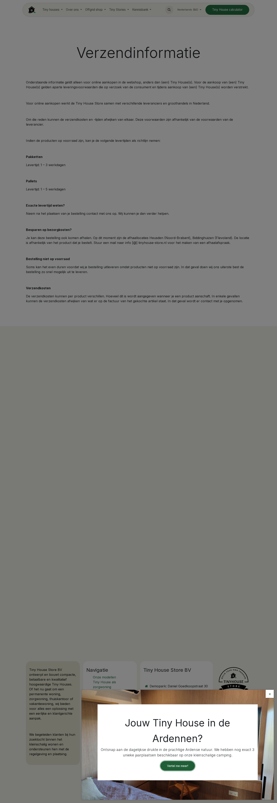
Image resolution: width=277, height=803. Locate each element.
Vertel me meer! (177, 766)
